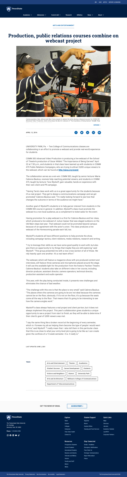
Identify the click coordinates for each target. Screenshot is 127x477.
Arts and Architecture (55, 379)
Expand (96, 125)
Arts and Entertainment (63, 25)
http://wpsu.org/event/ (69, 170)
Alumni (71, 373)
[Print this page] (99, 132)
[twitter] (81, 133)
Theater (72, 363)
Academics (83, 363)
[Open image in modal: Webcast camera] (63, 81)
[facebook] (76, 133)
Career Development (71, 368)
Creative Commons (45, 122)
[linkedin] (87, 133)
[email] (93, 133)
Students (87, 368)
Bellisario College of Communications (82, 379)
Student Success (53, 368)
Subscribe (76, 406)
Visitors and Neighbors (55, 373)
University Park (84, 373)
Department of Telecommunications (60, 384)
